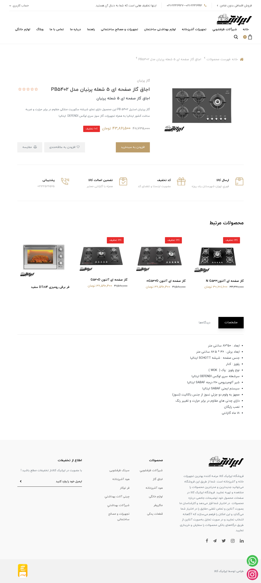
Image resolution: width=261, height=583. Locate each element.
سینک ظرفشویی (119, 470)
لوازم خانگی (22, 29)
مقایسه (27, 147)
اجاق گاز (158, 479)
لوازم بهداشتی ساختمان (160, 29)
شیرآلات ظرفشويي (224, 29)
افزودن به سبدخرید (133, 147)
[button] (247, 37)
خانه (246, 29)
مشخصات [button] (231, 322)
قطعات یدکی (155, 514)
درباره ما (75, 29)
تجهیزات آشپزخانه (194, 29)
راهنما (91, 29)
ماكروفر (158, 505)
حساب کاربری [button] (20, 6)
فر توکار (124, 488)
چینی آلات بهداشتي (117, 497)
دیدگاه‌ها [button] (204, 323)
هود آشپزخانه (120, 479)
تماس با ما (57, 29)
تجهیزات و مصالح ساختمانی (119, 29)
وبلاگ (39, 29)
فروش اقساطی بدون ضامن (236, 6)
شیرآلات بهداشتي (118, 505)
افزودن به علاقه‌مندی (62, 147)
